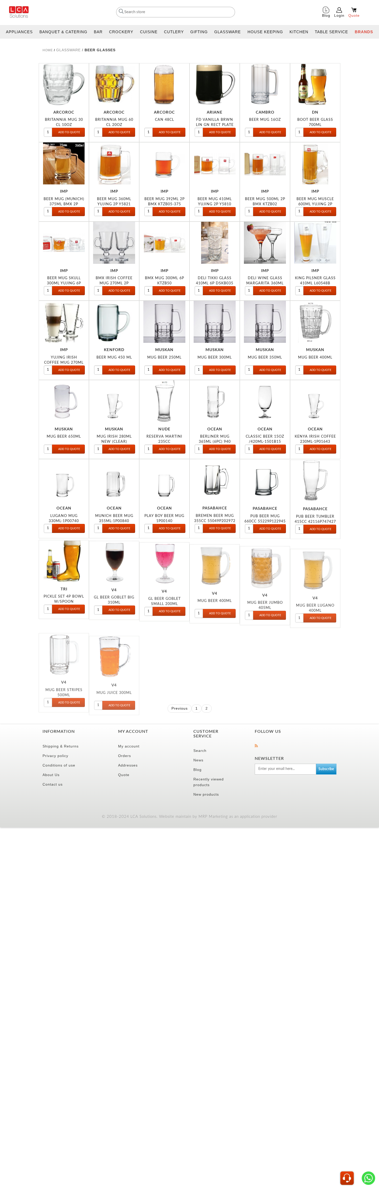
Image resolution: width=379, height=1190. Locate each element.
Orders (124, 756)
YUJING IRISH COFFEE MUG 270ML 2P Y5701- (64, 362)
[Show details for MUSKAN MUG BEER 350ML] (265, 322)
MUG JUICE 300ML (114, 674)
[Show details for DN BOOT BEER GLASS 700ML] (315, 84)
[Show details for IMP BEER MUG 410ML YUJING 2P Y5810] (215, 163)
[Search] (120, 11)
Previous (179, 708)
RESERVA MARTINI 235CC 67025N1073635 (164, 442)
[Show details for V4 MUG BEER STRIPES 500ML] (64, 639)
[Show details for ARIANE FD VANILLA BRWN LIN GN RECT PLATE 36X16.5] (215, 84)
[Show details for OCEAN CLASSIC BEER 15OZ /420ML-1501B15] (265, 401)
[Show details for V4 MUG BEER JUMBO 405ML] (265, 560)
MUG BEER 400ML (315, 357)
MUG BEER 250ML (164, 357)
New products (206, 794)
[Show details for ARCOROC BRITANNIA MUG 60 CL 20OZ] (114, 84)
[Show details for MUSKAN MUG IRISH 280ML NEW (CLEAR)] (114, 401)
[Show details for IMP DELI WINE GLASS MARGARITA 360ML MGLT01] (265, 243)
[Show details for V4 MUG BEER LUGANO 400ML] (315, 560)
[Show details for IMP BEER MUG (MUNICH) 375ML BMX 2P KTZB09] (64, 163)
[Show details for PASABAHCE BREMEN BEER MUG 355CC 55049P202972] (215, 480)
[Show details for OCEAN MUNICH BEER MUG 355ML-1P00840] (114, 480)
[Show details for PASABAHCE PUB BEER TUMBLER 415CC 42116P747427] (315, 480)
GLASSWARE (68, 50)
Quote (123, 775)
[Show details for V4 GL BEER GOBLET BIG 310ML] (114, 560)
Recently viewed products (208, 782)
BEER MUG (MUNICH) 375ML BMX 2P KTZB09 (64, 204)
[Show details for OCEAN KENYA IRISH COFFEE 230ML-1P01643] (315, 401)
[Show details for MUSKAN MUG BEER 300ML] (215, 322)
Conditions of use (59, 765)
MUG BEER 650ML (64, 436)
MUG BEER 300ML (214, 357)
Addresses (128, 765)
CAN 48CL (164, 120)
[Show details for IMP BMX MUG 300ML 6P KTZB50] (164, 243)
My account (128, 746)
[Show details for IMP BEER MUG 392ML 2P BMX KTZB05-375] (164, 163)
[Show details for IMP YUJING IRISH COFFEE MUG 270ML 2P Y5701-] (64, 322)
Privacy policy (55, 756)
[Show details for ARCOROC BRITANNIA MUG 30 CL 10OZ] (64, 84)
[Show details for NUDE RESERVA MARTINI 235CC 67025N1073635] (164, 401)
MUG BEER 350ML (265, 357)
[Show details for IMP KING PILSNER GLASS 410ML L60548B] (315, 243)
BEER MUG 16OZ (265, 120)
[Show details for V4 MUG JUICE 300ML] (114, 639)
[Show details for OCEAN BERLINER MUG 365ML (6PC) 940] (215, 401)
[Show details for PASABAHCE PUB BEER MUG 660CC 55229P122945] (265, 480)
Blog (197, 770)
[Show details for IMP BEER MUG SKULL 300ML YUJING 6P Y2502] (64, 243)
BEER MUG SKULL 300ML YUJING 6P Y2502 (64, 283)
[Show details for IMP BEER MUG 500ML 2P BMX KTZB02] (265, 163)
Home (48, 50)
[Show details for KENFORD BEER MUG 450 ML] (114, 322)
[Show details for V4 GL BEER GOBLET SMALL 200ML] (164, 560)
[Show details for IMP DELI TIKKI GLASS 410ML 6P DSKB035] (215, 243)
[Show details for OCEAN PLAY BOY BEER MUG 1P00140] (164, 480)
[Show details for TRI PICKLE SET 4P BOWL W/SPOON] (64, 560)
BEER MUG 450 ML (114, 357)
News (198, 760)
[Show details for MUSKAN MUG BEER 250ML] (164, 322)
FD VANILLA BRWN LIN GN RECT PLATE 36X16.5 (215, 125)
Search (200, 751)
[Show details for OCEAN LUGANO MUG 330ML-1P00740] (64, 480)
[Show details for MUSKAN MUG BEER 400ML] (315, 322)
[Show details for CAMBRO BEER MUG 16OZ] (265, 84)
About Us (51, 775)
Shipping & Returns (61, 746)
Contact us (53, 784)
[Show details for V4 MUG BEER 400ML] (215, 560)
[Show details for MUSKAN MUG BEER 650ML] (64, 401)
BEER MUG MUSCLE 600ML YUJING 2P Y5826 (315, 204)
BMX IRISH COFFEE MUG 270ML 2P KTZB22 (114, 283)
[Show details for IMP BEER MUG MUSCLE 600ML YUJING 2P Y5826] (315, 163)
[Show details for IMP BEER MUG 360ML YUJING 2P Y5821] (114, 163)
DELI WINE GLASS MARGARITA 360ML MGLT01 (265, 283)
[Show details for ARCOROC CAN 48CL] (164, 84)
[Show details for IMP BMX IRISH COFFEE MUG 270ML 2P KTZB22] (114, 243)
